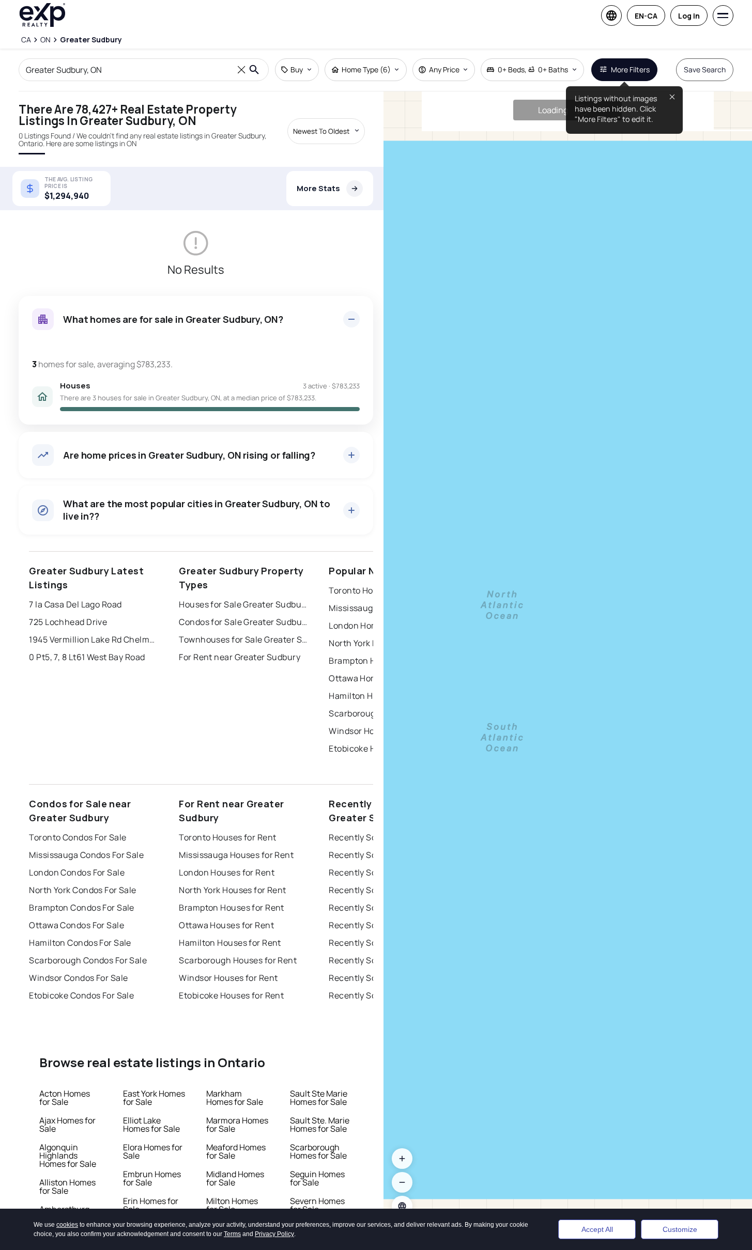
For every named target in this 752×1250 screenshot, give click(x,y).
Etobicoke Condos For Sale (81, 995)
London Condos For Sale (77, 872)
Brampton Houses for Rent (231, 907)
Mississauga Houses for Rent (236, 855)
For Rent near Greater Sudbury (239, 657)
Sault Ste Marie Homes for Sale (318, 1097)
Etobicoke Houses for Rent (231, 995)
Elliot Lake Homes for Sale (151, 1124)
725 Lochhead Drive (68, 622)
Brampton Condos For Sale (81, 907)
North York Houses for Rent (232, 890)
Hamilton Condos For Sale (80, 942)
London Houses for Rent (226, 872)
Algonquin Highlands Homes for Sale (67, 1155)
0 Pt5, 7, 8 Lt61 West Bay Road (87, 657)
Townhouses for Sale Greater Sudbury (243, 639)
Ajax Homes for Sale (67, 1124)
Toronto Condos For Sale (77, 837)
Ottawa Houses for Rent (226, 925)
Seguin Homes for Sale (317, 1178)
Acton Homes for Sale (64, 1097)
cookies (67, 1198)
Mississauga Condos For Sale (86, 855)
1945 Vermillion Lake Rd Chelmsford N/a (93, 639)
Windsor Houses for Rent (228, 977)
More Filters (630, 69)
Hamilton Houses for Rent (230, 942)
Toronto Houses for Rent (227, 837)
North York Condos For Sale (82, 890)
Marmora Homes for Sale (237, 1124)
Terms (232, 1208)
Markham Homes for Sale (234, 1097)
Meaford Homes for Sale (236, 1151)
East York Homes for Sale (154, 1097)
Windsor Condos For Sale (78, 977)
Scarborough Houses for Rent (238, 960)
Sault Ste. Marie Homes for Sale (319, 1124)
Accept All (597, 1216)
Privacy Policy (274, 1208)
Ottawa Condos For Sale (76, 925)
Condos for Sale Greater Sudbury (243, 622)
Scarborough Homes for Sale (318, 1151)
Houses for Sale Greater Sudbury (243, 604)
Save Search (705, 69)
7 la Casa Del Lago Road (75, 604)
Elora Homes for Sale (152, 1151)
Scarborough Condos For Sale (88, 960)
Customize (680, 1216)
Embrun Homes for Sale (152, 1178)
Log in (689, 16)
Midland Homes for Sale (235, 1178)
